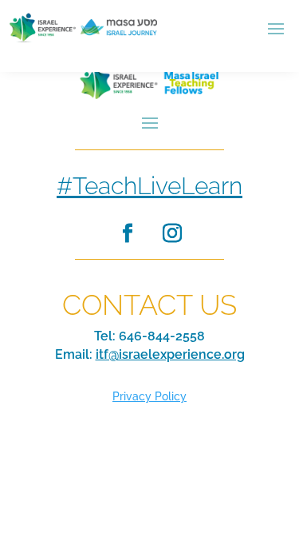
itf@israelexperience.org (170, 354)
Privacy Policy (149, 396)
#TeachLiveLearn (149, 186)
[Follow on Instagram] (172, 233)
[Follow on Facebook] (127, 233)
